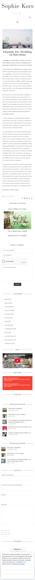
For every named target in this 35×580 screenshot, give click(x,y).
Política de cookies (18, 564)
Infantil (7, 321)
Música (7, 332)
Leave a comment (9, 196)
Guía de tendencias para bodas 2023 (19, 433)
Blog (6, 299)
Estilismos (8, 314)
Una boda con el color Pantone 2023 (19, 427)
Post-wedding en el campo (17, 209)
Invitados (7, 325)
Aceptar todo (17, 568)
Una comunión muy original (17, 231)
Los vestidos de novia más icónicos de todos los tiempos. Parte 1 (20, 421)
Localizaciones (9, 328)
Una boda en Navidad (15, 408)
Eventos (7, 317)
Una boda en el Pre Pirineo (17, 414)
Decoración (8, 310)
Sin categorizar (9, 340)
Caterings (8, 306)
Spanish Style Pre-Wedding (17, 235)
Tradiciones (8, 343)
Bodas (6, 303)
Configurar (17, 576)
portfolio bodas (9, 336)
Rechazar (17, 572)
